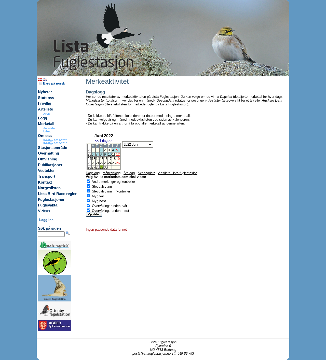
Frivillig (44, 103)
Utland (47, 131)
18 (114, 159)
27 (93, 167)
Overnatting (48, 153)
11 (113, 154)
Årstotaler (49, 128)
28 (97, 167)
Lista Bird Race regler (57, 194)
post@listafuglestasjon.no (151, 353)
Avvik (46, 113)
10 (110, 154)
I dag (103, 141)
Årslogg (129, 173)
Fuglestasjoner (51, 200)
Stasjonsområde (52, 148)
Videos (44, 211)
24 (110, 163)
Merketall (46, 124)
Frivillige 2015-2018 (55, 143)
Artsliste (45, 109)
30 (105, 167)
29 (101, 167)
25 (114, 163)
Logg (42, 118)
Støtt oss (46, 98)
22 (101, 163)
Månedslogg (111, 173)
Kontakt (45, 182)
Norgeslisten (49, 188)
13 (93, 159)
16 (105, 159)
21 (97, 163)
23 (105, 163)
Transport (46, 176)
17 (110, 159)
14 (97, 159)
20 (93, 163)
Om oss (45, 136)
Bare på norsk (53, 83)
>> (110, 141)
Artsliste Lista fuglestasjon (177, 173)
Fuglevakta (47, 205)
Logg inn (46, 220)
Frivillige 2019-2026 (55, 140)
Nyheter (45, 92)
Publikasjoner (50, 165)
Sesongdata (146, 173)
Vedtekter (46, 171)
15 (101, 159)
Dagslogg (93, 173)
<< (97, 141)
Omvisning (47, 159)
